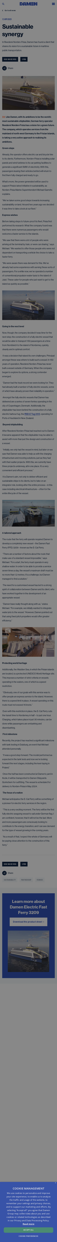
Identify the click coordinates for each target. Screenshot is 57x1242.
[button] (28, 1236)
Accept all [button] (28, 1230)
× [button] (55, 1183)
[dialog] (28, 1212)
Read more (28, 1224)
